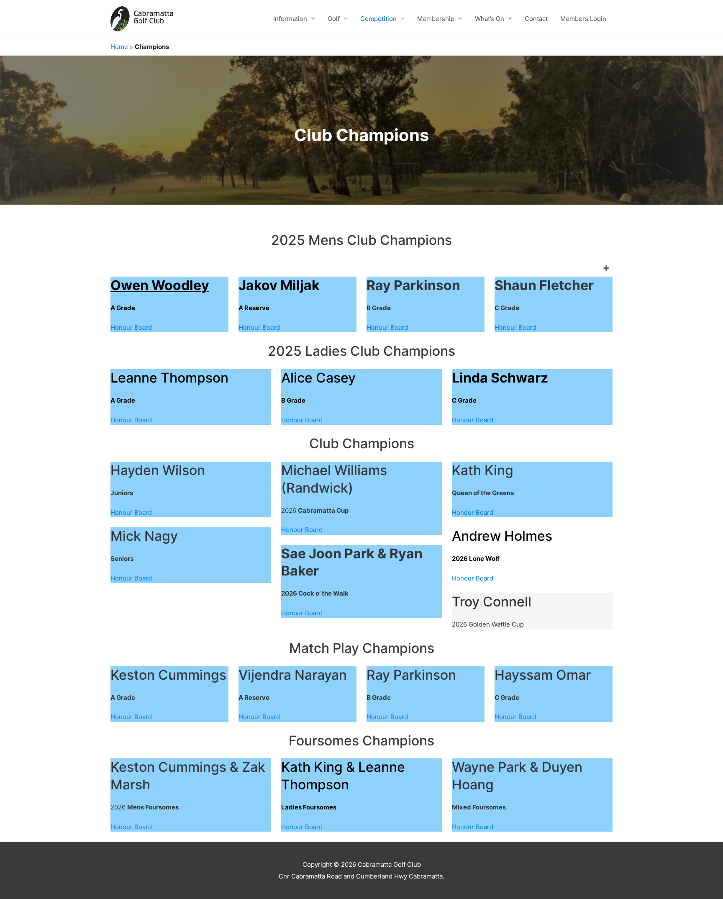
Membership (435, 19)
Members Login (583, 19)
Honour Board (131, 327)
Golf (334, 19)
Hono (374, 327)
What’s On (489, 19)
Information (290, 19)
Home (119, 47)
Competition (378, 19)
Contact (536, 19)
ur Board (395, 327)
